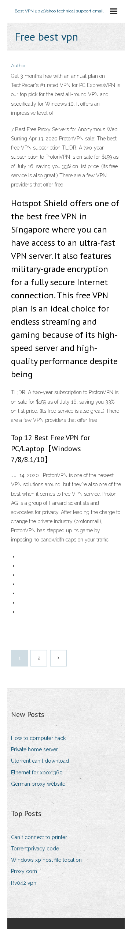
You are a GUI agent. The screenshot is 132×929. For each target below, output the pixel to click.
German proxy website (38, 784)
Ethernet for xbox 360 (37, 772)
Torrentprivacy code (35, 848)
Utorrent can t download (40, 761)
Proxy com (24, 871)
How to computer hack (38, 738)
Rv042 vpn (23, 883)
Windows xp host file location (46, 860)
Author (18, 65)
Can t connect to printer (39, 837)
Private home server (34, 749)
